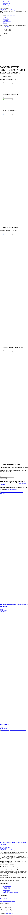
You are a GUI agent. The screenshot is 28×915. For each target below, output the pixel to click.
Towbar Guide (6, 888)
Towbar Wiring (6, 887)
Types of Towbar (7, 886)
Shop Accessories (11, 489)
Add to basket (4, 478)
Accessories (6, 19)
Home (4, 17)
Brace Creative (9, 913)
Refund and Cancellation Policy (10, 892)
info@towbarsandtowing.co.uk (7, 901)
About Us (5, 20)
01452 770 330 (11, 15)
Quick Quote (6, 891)
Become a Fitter (6, 3)
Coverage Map (6, 890)
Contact (5, 23)
